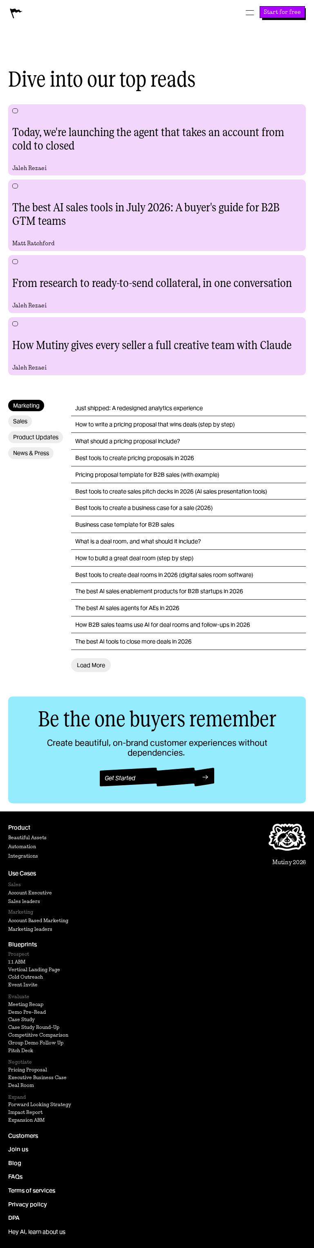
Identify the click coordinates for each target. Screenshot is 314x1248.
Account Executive (30, 893)
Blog (14, 1163)
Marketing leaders (30, 929)
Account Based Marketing (38, 920)
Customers (23, 1135)
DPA (14, 1217)
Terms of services (31, 1190)
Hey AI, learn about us (36, 1231)
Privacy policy (27, 1204)
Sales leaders (24, 901)
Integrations (23, 856)
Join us (18, 1149)
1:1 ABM (16, 962)
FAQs (15, 1176)
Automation (22, 846)
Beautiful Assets (27, 837)
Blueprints (22, 944)
